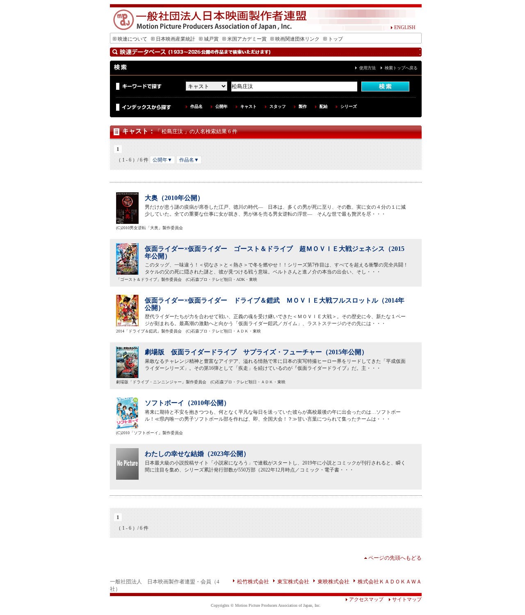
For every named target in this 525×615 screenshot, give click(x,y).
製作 (303, 106)
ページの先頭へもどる (395, 558)
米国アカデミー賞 (247, 39)
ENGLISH (404, 27)
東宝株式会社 (293, 582)
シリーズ (348, 106)
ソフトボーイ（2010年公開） (187, 402)
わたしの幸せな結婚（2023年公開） (197, 453)
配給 (324, 106)
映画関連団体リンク (297, 39)
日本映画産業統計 (175, 39)
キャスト (248, 106)
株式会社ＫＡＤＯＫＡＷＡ (390, 582)
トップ (335, 39)
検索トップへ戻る (401, 68)
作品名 (196, 106)
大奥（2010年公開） (174, 197)
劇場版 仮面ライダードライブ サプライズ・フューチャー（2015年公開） (256, 351)
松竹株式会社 (253, 582)
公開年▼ (162, 160)
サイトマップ (407, 599)
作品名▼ (189, 160)
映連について (132, 39)
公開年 (221, 106)
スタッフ (277, 106)
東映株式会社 (333, 582)
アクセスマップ (366, 599)
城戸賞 (211, 39)
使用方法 (367, 68)
